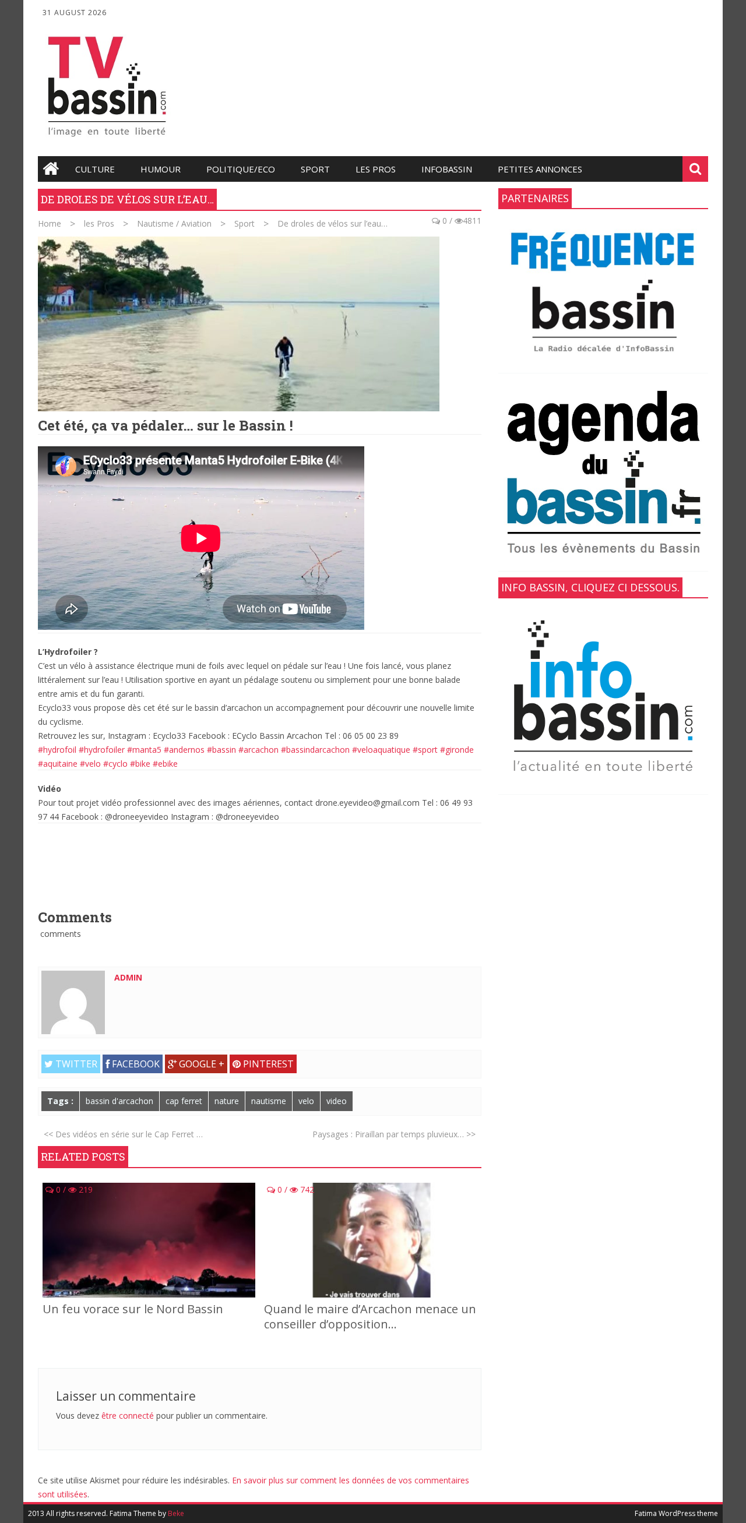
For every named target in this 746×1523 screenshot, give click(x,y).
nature (226, 1100)
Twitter (75, 1063)
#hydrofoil (57, 749)
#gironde (457, 749)
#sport (425, 749)
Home (49, 223)
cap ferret (184, 1100)
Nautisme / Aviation (174, 223)
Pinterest (267, 1063)
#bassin (221, 749)
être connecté (127, 1415)
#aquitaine (58, 763)
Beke (176, 1513)
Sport (315, 169)
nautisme (268, 1100)
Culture (95, 169)
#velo (90, 763)
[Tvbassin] (107, 140)
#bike (140, 763)
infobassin (446, 169)
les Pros (376, 169)
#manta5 (144, 749)
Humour (160, 169)
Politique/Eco (240, 169)
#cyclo (115, 763)
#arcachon (258, 749)
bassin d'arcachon (119, 1100)
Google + (200, 1063)
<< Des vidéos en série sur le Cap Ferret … (123, 1134)
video (336, 1100)
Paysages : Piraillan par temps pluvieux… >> (394, 1134)
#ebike (165, 763)
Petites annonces (540, 169)
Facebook (135, 1063)
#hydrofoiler (102, 749)
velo (306, 1100)
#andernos (184, 749)
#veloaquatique (381, 749)
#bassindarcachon (315, 749)
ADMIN (128, 977)
